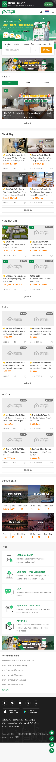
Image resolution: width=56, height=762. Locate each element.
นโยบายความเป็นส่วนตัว (12, 723)
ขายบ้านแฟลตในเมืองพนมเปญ (14, 665)
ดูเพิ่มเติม (28, 123)
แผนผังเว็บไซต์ (30, 723)
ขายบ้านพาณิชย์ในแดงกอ (12, 685)
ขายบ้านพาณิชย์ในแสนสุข (12, 675)
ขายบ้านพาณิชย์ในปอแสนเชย (14, 680)
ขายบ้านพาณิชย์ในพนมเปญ (13, 670)
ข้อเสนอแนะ (18, 720)
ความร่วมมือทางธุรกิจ (10, 726)
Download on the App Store (13, 711)
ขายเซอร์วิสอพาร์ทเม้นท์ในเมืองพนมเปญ (18, 661)
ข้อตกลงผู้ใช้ (30, 720)
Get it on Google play (33, 711)
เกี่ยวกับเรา (6, 720)
